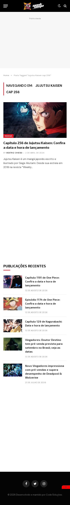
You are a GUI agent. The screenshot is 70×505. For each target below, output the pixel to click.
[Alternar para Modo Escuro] (59, 6)
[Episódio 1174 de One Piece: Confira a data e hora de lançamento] (12, 303)
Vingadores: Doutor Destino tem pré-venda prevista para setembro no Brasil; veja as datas (44, 345)
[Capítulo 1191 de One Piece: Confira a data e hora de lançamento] (12, 281)
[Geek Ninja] (34, 6)
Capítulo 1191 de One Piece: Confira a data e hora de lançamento (42, 281)
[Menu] (5, 6)
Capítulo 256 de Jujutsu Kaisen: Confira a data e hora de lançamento (34, 145)
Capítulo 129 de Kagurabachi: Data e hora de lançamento (43, 323)
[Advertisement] (35, 42)
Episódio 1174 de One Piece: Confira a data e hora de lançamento (42, 303)
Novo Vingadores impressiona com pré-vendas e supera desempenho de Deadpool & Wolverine (44, 371)
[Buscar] (65, 6)
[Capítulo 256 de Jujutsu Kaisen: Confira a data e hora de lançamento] (35, 120)
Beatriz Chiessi (14, 153)
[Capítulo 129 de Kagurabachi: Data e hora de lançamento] (12, 325)
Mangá (8, 136)
